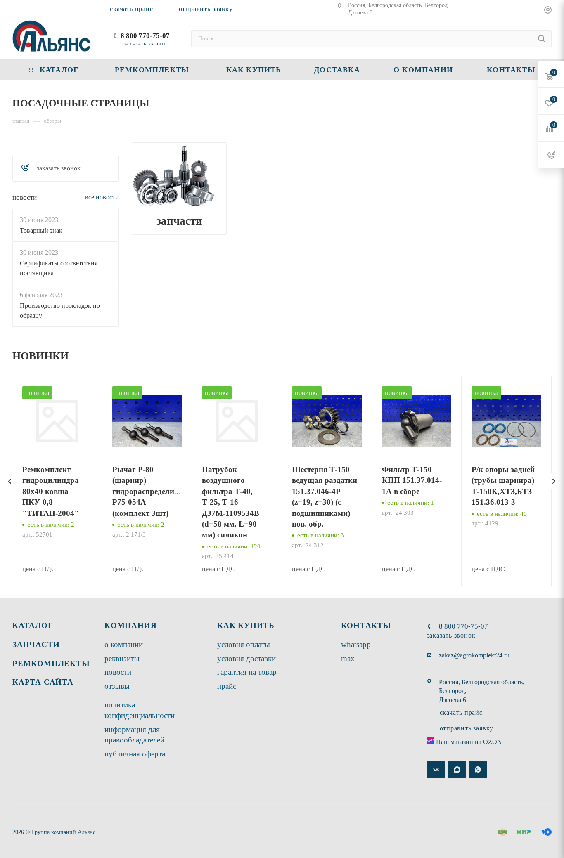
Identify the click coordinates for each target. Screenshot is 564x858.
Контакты (366, 625)
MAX (348, 658)
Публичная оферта (134, 753)
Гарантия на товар (247, 672)
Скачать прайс (131, 8)
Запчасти (179, 221)
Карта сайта (42, 682)
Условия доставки (246, 658)
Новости (24, 197)
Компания (130, 625)
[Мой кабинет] (548, 11)
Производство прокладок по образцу (60, 310)
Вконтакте (436, 769)
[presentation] (10, 481)
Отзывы (117, 686)
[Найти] (541, 38)
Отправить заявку (206, 8)
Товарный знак (41, 230)
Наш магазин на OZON (469, 741)
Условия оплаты (243, 644)
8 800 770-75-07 (145, 36)
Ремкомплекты (51, 663)
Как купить (246, 625)
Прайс (226, 686)
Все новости (102, 197)
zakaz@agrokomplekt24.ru (474, 655)
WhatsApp (356, 644)
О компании (123, 644)
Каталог (32, 625)
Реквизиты (122, 658)
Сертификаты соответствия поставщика (58, 267)
